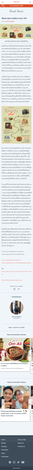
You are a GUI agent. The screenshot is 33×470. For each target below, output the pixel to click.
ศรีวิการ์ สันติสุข (10, 21)
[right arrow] (3, 355)
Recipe (3, 443)
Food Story (4, 450)
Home (3, 440)
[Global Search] (30, 2)
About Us (21, 443)
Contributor (5, 456)
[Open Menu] (2, 2)
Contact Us (21, 446)
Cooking (4, 446)
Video (3, 453)
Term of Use (22, 440)
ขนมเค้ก (22, 327)
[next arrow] (29, 355)
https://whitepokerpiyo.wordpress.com (12, 280)
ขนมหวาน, (16, 327)
